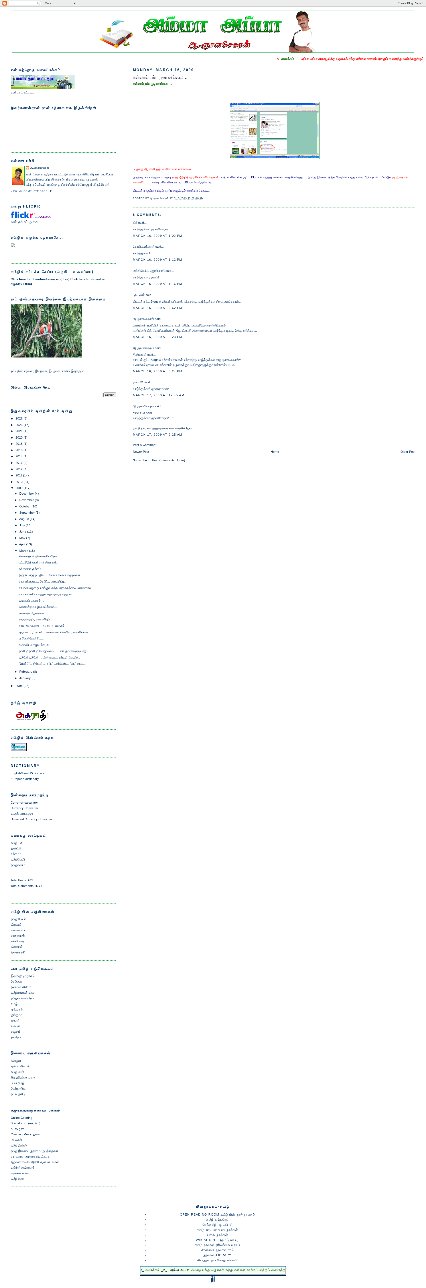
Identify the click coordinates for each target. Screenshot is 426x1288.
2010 (19, 482)
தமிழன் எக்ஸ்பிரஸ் (22, 998)
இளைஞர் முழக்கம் (23, 976)
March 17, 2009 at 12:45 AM (158, 395)
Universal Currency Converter (31, 819)
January (25, 678)
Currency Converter (24, 808)
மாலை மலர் (18, 935)
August (24, 519)
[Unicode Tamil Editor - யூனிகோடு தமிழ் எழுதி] (22, 253)
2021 (19, 431)
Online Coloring (21, 1117)
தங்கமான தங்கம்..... (32, 569)
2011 (19, 475)
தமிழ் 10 (16, 843)
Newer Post (141, 451)
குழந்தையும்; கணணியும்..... (36, 619)
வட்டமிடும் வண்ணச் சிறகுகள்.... (39, 562)
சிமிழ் (14, 1004)
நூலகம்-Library (217, 1255)
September (27, 512)
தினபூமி (16, 1061)
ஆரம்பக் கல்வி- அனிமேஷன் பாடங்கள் (35, 1162)
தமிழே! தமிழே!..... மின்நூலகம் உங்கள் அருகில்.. (49, 657)
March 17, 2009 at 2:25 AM (157, 434)
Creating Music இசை (25, 1134)
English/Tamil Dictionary (27, 773)
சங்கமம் (16, 854)
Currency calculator (24, 802)
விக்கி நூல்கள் (217, 1235)
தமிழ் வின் (17, 1072)
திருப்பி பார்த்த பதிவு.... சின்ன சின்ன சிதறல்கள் (49, 575)
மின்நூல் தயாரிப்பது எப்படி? (217, 1260)
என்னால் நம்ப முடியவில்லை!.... (161, 77)
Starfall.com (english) (25, 1123)
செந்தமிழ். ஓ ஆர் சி (218, 1224)
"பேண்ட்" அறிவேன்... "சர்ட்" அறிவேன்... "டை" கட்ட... (52, 663)
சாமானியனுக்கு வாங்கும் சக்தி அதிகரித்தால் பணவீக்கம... (56, 588)
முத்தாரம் (17, 1009)
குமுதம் (15, 1031)
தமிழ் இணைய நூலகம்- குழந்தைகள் (34, 1151)
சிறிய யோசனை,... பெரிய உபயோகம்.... (43, 625)
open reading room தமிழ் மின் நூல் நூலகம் (217, 1214)
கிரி (135, 222)
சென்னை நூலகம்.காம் (217, 1250)
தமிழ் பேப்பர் (18, 919)
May (22, 538)
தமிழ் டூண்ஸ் (19, 1145)
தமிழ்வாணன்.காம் (22, 992)
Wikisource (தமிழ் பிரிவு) (217, 1240)
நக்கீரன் (16, 1037)
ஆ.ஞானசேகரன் (143, 319)
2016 (19, 450)
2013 (19, 462)
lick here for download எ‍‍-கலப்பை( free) (40, 279)
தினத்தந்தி (18, 952)
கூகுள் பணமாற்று (22, 813)
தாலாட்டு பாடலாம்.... (31, 600)
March (23, 550)
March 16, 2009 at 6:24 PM (157, 371)
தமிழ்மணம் (18, 865)
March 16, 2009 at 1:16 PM (157, 284)
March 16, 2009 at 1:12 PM (157, 259)
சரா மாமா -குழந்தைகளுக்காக (30, 1156)
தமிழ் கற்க (17, 1178)
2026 (19, 418)
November (26, 500)
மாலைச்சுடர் (18, 930)
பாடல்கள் (16, 1140)
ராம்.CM (138, 382)
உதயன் (15, 1020)
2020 (19, 437)
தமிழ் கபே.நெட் (217, 1219)
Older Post (407, 451)
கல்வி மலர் (17, 941)
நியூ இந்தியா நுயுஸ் (23, 1077)
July (22, 525)
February (25, 671)
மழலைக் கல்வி (20, 1173)
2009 (19, 488)
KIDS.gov (17, 1129)
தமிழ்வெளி (18, 859)
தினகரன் (17, 946)
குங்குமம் (16, 1015)
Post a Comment (144, 445)
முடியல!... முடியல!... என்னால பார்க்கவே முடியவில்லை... (54, 632)
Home (275, 451)
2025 (19, 425)
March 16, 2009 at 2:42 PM (157, 308)
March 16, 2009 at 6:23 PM (157, 337)
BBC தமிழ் (17, 1083)
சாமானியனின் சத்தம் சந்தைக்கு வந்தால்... (46, 594)
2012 (19, 469)
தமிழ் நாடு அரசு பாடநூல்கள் (217, 1230)
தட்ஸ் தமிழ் (18, 1094)
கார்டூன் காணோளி (22, 1167)
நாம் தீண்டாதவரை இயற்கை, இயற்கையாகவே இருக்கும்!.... (49, 371)
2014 (19, 456)
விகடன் (15, 1026)
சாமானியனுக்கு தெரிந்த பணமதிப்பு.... (43, 581)
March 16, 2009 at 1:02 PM (157, 235)
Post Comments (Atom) (168, 460)
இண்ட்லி (16, 848)
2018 (19, 443)
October (25, 506)
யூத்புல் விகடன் (20, 1066)
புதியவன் (139, 295)
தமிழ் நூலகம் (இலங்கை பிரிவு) (217, 1245)
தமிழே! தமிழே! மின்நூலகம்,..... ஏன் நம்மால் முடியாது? (53, 651)
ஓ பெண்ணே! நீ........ (32, 638)
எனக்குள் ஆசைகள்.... (33, 613)
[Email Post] (207, 198)
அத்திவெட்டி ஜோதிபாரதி (149, 270)
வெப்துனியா (18, 1088)
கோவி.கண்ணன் (143, 246)
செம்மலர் (16, 981)
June (22, 531)
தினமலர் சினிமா (21, 987)
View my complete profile (31, 191)
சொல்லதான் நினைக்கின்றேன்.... (40, 556)
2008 (19, 686)
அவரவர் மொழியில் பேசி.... (36, 645)
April (22, 544)
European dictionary (25, 779)
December (26, 493)
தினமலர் (16, 924)
